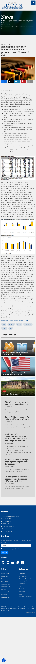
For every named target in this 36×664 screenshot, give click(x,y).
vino (4, 324)
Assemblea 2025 (5, 597)
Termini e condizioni (13, 549)
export (19, 324)
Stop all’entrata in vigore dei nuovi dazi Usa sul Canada (17, 403)
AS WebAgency (30, 612)
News (11, 90)
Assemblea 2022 (5, 589)
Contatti (21, 589)
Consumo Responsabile (25, 596)
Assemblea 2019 (5, 586)
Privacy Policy (5, 573)
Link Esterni (22, 591)
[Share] (4, 81)
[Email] (30, 81)
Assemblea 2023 (5, 592)
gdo (11, 328)
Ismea (4, 328)
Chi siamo (22, 573)
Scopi (20, 586)
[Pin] (23, 81)
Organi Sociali (23, 583)
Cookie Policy (5, 576)
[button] (4, 660)
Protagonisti (4, 581)
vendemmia (28, 324)
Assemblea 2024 (5, 594)
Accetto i (10, 549)
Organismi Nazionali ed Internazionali (25, 580)
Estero (4, 350)
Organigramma (23, 576)
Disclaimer (4, 579)
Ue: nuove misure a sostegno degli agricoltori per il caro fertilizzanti (17, 461)
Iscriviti (4, 552)
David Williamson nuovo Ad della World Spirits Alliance (17, 418)
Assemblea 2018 (5, 584)
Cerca (20, 594)
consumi (11, 324)
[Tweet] (11, 81)
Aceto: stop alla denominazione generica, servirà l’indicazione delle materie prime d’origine (16, 437)
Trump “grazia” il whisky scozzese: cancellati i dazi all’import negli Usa (16, 478)
